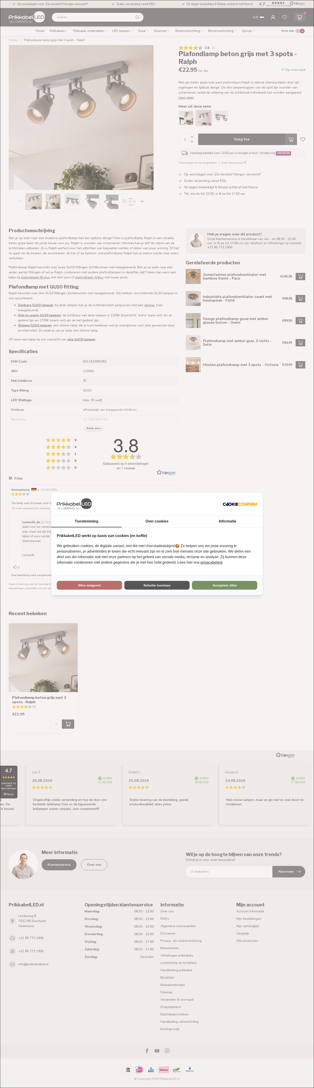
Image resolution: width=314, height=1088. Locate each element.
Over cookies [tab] (157, 521)
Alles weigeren (89, 585)
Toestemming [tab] (86, 521)
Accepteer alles (225, 585)
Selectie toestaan (157, 585)
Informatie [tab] (227, 521)
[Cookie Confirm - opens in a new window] (240, 504)
